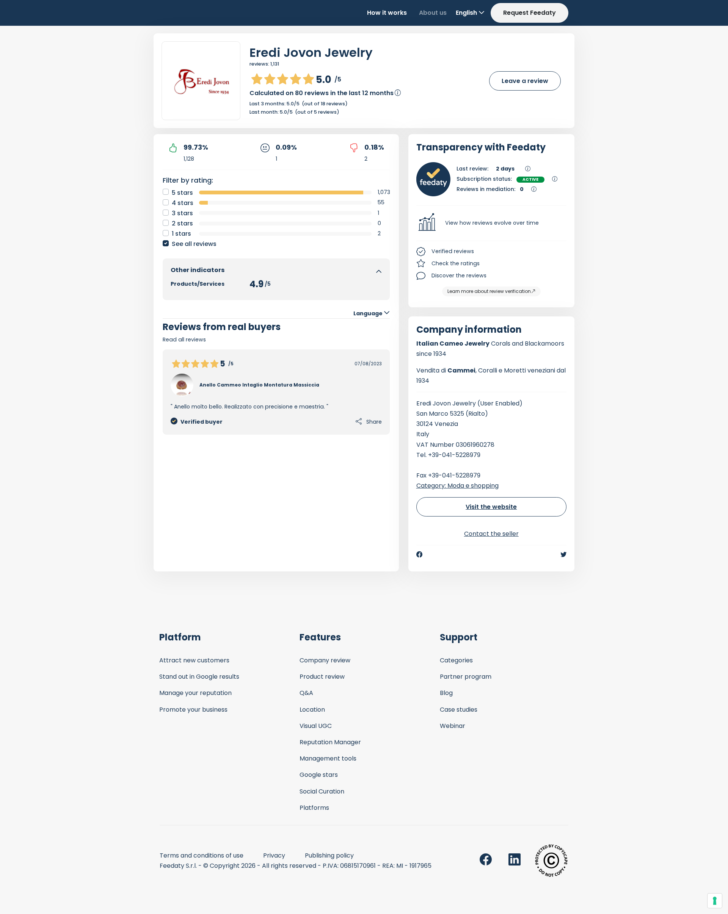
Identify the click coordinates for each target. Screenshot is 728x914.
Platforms (314, 807)
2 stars (182, 223)
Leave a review (525, 81)
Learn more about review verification (489, 291)
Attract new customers (194, 660)
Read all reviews (184, 339)
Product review (322, 676)
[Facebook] (419, 554)
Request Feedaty (529, 12)
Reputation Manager (330, 742)
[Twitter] (563, 554)
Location (312, 709)
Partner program (465, 676)
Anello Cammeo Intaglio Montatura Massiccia (259, 385)
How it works (387, 12)
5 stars (182, 192)
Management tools (328, 758)
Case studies (458, 709)
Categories (456, 660)
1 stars (181, 233)
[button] (491, 223)
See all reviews (194, 243)
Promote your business (193, 709)
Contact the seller (491, 533)
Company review (325, 660)
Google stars (319, 774)
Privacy (274, 855)
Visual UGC (316, 725)
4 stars (182, 203)
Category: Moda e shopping (457, 485)
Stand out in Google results (199, 676)
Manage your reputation (195, 693)
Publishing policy (329, 855)
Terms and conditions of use (201, 855)
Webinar (452, 725)
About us (433, 12)
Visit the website (491, 506)
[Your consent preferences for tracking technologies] (715, 901)
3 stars (182, 213)
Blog (446, 693)
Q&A (306, 693)
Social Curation (322, 791)
